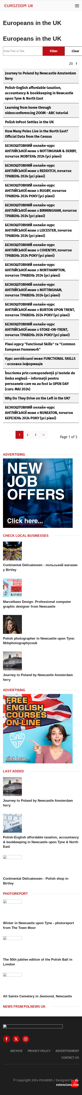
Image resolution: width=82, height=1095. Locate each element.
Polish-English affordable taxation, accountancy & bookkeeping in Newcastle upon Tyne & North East (39, 93)
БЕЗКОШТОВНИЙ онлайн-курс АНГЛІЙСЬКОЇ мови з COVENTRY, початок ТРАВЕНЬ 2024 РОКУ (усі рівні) (38, 250)
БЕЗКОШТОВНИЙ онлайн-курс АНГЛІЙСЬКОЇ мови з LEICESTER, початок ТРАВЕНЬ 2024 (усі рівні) (38, 230)
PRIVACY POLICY (39, 1051)
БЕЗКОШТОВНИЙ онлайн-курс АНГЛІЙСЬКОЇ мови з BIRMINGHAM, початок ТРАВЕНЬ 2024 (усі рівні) (41, 210)
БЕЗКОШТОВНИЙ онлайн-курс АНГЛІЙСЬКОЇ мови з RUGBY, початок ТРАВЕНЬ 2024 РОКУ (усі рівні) (35, 190)
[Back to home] (19, 5)
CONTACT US (70, 1057)
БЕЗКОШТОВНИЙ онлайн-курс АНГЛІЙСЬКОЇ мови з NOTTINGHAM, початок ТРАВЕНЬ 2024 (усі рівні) (33, 289)
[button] (77, 5)
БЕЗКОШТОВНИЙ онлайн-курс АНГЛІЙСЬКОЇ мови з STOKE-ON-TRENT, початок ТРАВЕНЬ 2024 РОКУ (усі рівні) (37, 329)
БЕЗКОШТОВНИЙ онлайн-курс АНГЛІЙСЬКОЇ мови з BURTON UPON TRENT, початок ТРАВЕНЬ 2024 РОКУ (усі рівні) (40, 309)
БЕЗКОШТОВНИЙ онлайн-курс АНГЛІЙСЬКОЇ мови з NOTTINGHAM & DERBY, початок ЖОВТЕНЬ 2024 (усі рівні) (41, 151)
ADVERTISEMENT (67, 1051)
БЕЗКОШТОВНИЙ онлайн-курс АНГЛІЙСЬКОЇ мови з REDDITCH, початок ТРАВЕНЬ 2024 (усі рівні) (38, 170)
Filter (54, 51)
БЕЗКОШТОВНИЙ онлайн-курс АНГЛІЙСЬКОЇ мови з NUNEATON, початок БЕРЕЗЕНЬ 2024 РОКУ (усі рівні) (39, 412)
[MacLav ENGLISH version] (38, 728)
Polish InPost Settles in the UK (29, 122)
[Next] (43, 435)
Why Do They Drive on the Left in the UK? (37, 398)
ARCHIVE (16, 1051)
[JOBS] (38, 493)
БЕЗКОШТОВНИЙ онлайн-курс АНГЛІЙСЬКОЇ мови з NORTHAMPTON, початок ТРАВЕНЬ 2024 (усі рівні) (35, 270)
